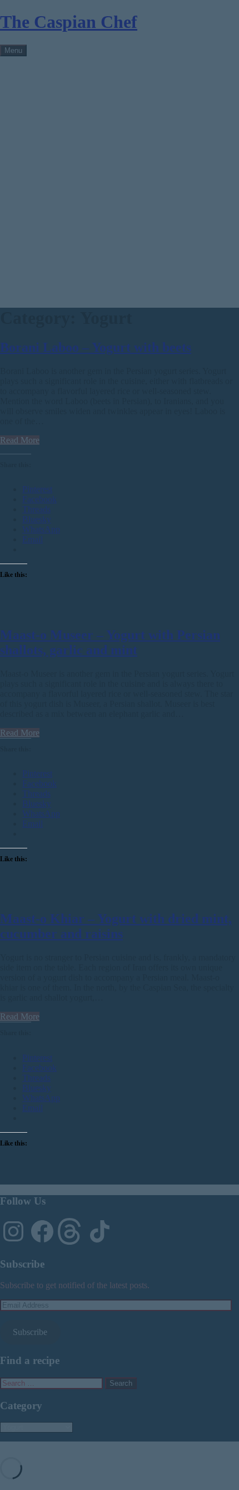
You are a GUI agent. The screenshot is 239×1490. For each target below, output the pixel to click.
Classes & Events (52, 90)
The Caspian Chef (68, 22)
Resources (40, 110)
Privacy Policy (47, 130)
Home (33, 70)
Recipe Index (45, 100)
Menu (13, 50)
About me (39, 80)
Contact (35, 120)
